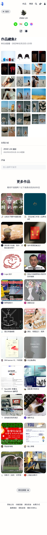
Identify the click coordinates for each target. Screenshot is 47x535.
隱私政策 (22, 508)
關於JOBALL (32, 508)
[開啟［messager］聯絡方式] (31, 24)
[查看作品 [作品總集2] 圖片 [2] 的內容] (39, 56)
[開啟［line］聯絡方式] (26, 24)
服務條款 (13, 508)
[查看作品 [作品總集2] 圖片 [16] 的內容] (23, 119)
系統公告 (10, 504)
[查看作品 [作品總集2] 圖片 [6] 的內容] (8, 81)
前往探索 (22, 490)
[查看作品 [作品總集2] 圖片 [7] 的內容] (23, 81)
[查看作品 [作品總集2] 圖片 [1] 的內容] (23, 56)
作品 (24, 4)
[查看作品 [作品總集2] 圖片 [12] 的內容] (8, 106)
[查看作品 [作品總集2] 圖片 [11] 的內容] (39, 94)
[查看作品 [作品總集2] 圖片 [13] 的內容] (23, 106)
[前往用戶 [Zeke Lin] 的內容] (23, 12)
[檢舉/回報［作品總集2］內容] (26, 31)
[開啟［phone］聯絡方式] (15, 24)
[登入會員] (45, 4)
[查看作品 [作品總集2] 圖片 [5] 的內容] (39, 69)
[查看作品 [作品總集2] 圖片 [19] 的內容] (22, 131)
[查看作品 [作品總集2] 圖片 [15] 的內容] (8, 119)
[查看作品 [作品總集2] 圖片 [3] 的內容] (8, 69)
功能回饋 (19, 504)
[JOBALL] (2, 4)
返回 (7, 11)
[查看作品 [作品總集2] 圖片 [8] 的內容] (39, 81)
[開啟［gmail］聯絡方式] (21, 24)
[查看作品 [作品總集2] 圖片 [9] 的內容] (8, 94)
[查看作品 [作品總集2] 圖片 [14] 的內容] (39, 106)
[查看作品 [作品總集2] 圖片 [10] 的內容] (23, 94)
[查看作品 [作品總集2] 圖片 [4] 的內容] (23, 69)
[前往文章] (40, 4)
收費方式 (36, 504)
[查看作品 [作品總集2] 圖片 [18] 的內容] (8, 131)
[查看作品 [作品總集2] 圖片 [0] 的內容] (8, 56)
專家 (31, 4)
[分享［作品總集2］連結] (21, 31)
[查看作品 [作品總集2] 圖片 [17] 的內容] (39, 119)
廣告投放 (27, 504)
